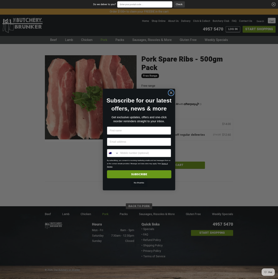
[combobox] (113, 153)
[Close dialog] (171, 93)
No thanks (139, 182)
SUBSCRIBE (139, 174)
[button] (273, 4)
